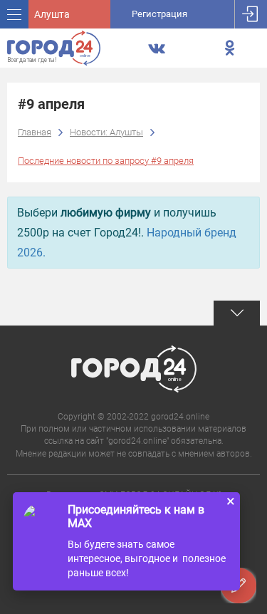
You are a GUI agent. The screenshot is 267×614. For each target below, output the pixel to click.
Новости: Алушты (106, 132)
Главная (34, 132)
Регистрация (159, 14)
